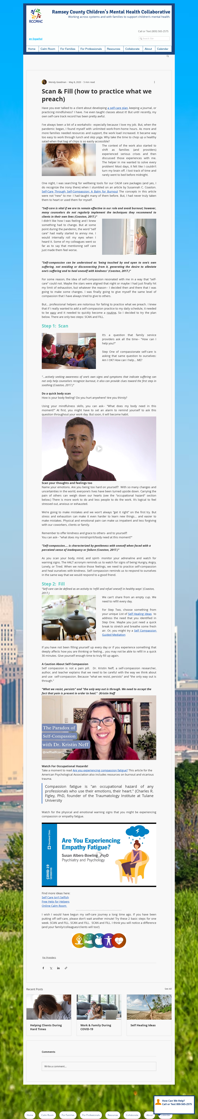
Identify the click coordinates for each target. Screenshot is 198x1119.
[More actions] (154, 82)
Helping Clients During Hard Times (46, 1027)
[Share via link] (66, 968)
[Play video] (99, 448)
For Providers (49, 957)
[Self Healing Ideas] (149, 1007)
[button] (68, 49)
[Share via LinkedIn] (58, 968)
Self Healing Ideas (143, 1025)
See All (168, 988)
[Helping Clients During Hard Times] (48, 1007)
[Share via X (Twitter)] (50, 968)
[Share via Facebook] (43, 968)
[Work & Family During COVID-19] (99, 1007)
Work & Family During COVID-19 (95, 1027)
